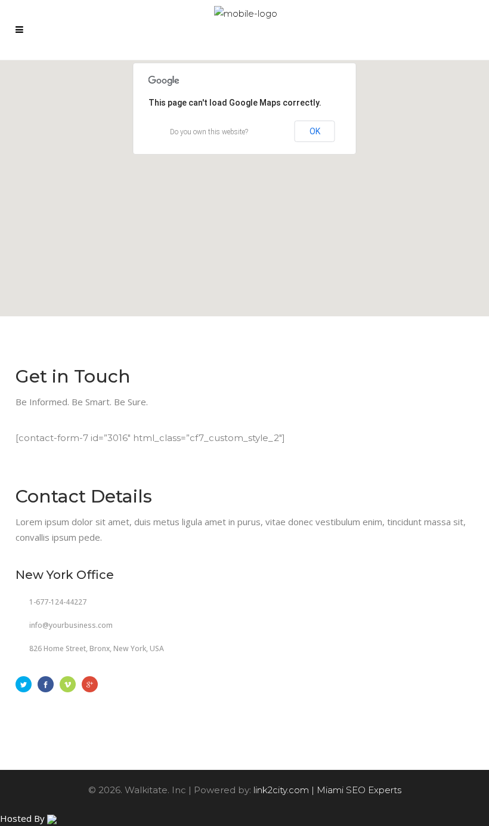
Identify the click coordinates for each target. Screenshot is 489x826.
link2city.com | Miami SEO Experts (327, 790)
